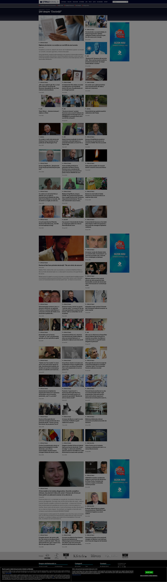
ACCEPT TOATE (149, 572)
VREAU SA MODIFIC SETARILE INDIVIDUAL (148, 575)
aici (53, 577)
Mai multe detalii (8, 573)
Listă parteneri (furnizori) (76, 574)
